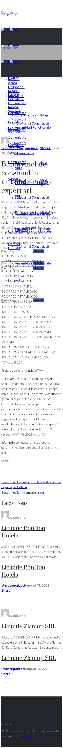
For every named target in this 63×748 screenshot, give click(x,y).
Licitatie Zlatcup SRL (28, 626)
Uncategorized (13, 585)
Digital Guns (26, 736)
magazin (31, 148)
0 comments (24, 153)
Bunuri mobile (12, 148)
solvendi (19, 143)
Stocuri (45, 148)
